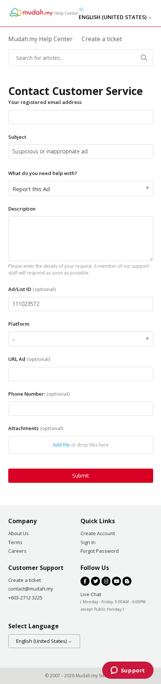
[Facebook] (84, 581)
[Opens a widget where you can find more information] (128, 671)
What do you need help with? (42, 173)
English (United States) (113, 17)
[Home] (43, 15)
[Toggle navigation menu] (81, 9)
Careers (17, 550)
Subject (17, 137)
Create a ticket (24, 580)
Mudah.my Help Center (40, 39)
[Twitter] (95, 581)
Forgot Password (99, 550)
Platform (18, 323)
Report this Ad (31, 189)
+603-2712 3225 (25, 597)
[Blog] (126, 581)
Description (22, 208)
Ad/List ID (32, 289)
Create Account (97, 533)
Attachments (35, 428)
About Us (18, 533)
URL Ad (29, 359)
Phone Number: (39, 393)
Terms (15, 542)
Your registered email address (45, 102)
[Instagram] (105, 581)
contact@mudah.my (30, 588)
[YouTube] (116, 581)
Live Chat (90, 594)
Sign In (87, 542)
